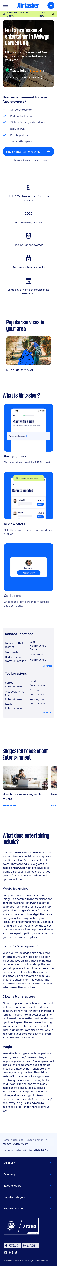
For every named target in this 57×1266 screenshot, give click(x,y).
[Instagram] (11, 1252)
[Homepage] (28, 5)
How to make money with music (22, 796)
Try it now (42, 14)
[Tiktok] (16, 1252)
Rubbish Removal (19, 370)
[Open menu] (6, 5)
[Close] (52, 14)
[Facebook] (6, 1252)
